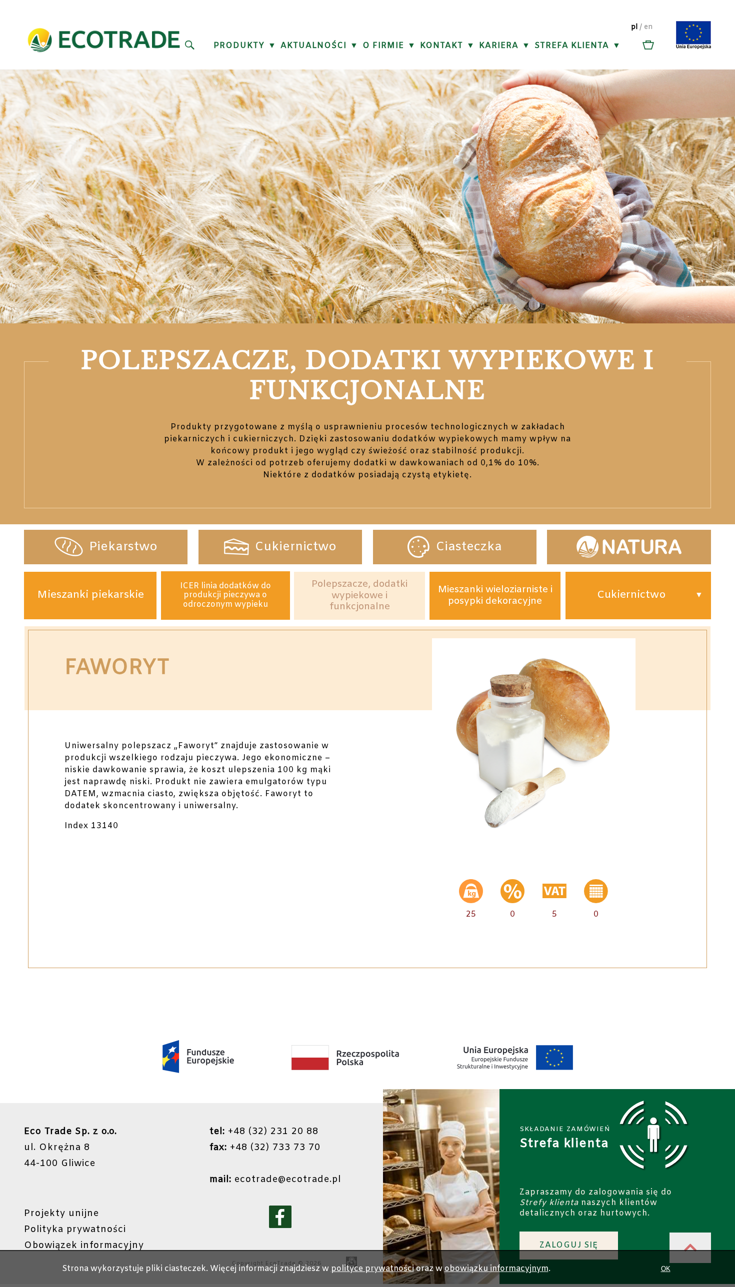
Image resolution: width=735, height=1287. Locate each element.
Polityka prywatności (75, 1230)
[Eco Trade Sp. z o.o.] (104, 63)
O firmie (383, 45)
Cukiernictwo (631, 595)
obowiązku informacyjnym (496, 1269)
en (648, 27)
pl (634, 27)
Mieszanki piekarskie (90, 595)
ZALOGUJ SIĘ (569, 1245)
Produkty (239, 45)
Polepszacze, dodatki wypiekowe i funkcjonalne (360, 595)
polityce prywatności (372, 1269)
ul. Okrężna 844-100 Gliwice (70, 1148)
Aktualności (313, 45)
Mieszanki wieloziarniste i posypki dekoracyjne (495, 595)
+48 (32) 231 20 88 (264, 1132)
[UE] (693, 47)
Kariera (498, 45)
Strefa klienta (571, 45)
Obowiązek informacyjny (84, 1246)
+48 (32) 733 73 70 (265, 1148)
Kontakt (441, 45)
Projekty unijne (61, 1214)
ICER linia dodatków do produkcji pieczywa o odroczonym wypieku (225, 595)
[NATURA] (628, 547)
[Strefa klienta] (647, 45)
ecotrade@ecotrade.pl (275, 1180)
